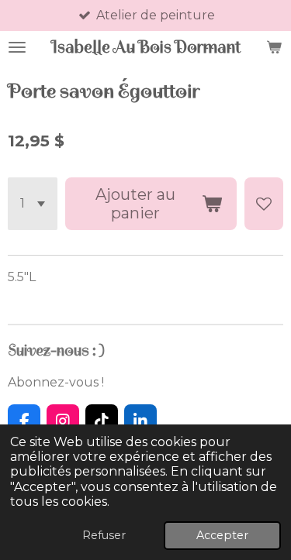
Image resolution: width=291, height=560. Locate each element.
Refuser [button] (104, 535)
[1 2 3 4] (32, 203)
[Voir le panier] (274, 47)
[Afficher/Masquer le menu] (17, 47)
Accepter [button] (222, 535)
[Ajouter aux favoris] (263, 203)
